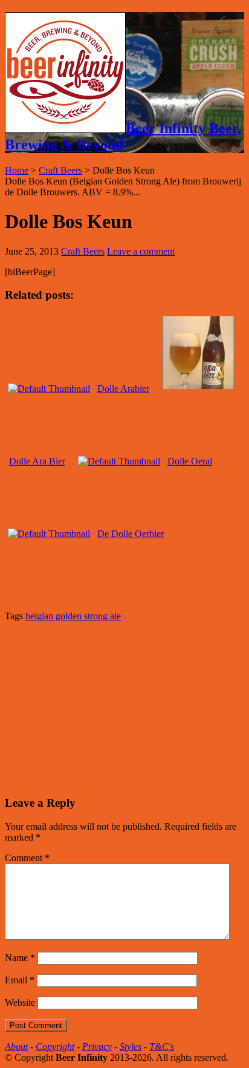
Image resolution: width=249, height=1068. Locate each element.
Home (16, 170)
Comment (27, 858)
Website (20, 1002)
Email (19, 980)
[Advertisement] (95, 707)
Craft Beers (60, 170)
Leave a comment (141, 251)
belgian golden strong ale (73, 616)
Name (20, 957)
